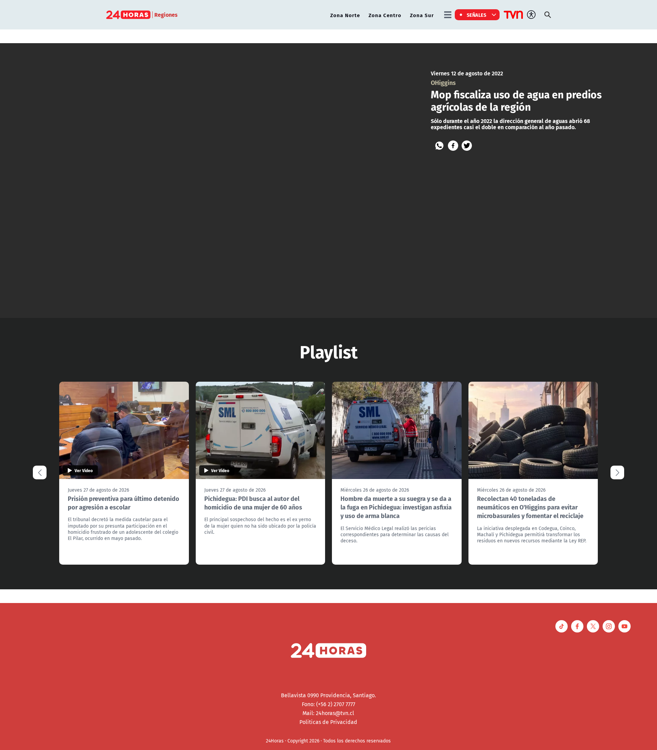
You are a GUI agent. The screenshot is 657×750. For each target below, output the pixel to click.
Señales (477, 15)
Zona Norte (345, 15)
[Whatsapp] (439, 145)
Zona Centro (385, 15)
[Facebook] (453, 145)
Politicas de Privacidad (328, 722)
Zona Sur (422, 15)
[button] (617, 472)
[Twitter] (467, 145)
